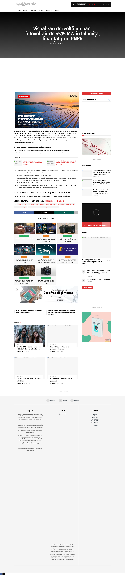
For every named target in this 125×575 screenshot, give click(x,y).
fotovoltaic (61, 204)
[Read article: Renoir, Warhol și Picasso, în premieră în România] (62, 336)
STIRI (41, 10)
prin (25, 207)
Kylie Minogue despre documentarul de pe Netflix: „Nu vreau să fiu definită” (101, 182)
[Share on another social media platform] (76, 212)
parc (16, 207)
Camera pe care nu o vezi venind (24, 238)
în (73, 204)
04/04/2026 (60, 383)
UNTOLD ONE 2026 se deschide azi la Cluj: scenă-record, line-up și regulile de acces (102, 172)
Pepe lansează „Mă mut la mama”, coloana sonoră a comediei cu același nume (101, 191)
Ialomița (68, 204)
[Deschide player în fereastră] (106, 4)
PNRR (20, 207)
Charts (49, 10)
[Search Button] (110, 10)
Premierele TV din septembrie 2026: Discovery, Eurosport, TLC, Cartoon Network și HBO (67, 260)
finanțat (42, 204)
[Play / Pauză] (73, 4)
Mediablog (61, 44)
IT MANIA (95, 414)
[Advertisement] (62, 70)
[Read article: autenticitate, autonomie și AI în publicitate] (62, 368)
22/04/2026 (25, 164)
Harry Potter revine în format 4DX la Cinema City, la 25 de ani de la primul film (46, 239)
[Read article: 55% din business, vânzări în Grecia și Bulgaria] (29, 368)
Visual (30, 207)
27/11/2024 (53, 44)
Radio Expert (95, 417)
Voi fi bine (95, 424)
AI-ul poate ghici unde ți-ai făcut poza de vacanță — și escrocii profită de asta (24, 281)
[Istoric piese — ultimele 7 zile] (109, 4)
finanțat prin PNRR (51, 204)
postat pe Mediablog (54, 200)
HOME (19, 10)
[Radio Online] (109, 100)
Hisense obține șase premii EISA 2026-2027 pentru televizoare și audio (24, 260)
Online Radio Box (95, 420)
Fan (37, 204)
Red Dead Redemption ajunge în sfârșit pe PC (98, 279)
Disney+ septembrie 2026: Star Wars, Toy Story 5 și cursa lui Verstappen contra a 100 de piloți (46, 260)
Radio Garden (95, 422)
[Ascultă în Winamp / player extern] (103, 4)
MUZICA (33, 10)
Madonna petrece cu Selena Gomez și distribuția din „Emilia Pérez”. (92, 262)
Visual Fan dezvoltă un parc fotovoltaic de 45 (46, 207)
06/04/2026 (59, 164)
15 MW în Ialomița (22, 204)
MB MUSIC (20, 351)
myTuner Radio (95, 419)
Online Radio (95, 425)
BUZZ (57, 10)
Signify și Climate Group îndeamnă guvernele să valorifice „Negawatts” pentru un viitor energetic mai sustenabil (98, 272)
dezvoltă (31, 204)
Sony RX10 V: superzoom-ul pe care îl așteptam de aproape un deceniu (46, 281)
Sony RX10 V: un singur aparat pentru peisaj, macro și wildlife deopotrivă (67, 239)
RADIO (25, 10)
